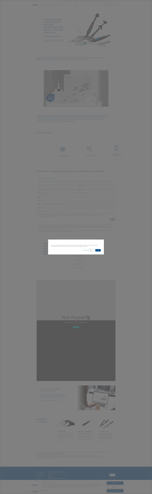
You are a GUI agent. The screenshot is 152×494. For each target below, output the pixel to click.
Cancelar (85, 250)
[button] (91, 250)
